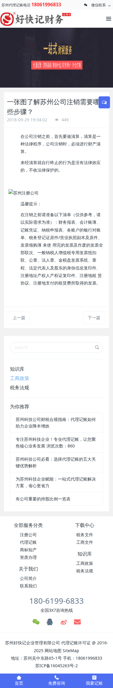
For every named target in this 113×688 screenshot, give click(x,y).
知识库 (17, 369)
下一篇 (94, 317)
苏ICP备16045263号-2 (56, 665)
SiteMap (71, 650)
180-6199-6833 (56, 600)
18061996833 (46, 4)
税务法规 (19, 387)
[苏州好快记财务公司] (27, 19)
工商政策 (19, 378)
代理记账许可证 (76, 643)
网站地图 (53, 650)
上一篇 (19, 317)
